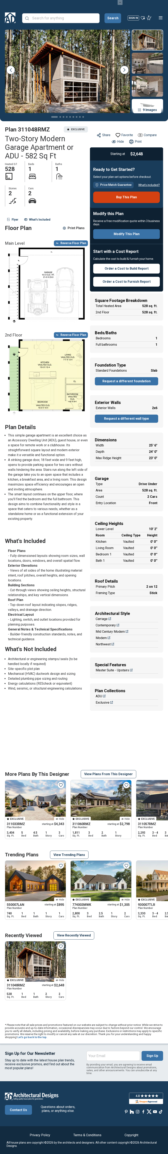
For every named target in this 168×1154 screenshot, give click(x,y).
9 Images (150, 110)
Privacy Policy (40, 1135)
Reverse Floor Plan (73, 243)
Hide (120, 142)
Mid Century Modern (110, 632)
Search (112, 18)
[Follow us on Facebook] (143, 1111)
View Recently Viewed (74, 935)
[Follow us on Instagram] (137, 1111)
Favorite (127, 135)
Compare (150, 135)
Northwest (103, 644)
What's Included (39, 219)
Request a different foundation (126, 381)
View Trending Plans (69, 855)
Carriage (102, 619)
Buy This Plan (126, 197)
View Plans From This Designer (108, 774)
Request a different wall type (126, 419)
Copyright (131, 1135)
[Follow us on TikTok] (160, 1111)
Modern (101, 638)
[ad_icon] (10, 17)
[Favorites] (143, 17)
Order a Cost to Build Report (127, 268)
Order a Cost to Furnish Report (127, 282)
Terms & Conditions (87, 1135)
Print (138, 142)
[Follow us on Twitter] (149, 1111)
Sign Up (152, 1056)
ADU (99, 696)
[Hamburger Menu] (160, 17)
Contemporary (106, 625)
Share (106, 135)
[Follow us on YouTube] (154, 1111)
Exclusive (102, 702)
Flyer (15, 219)
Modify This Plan (127, 234)
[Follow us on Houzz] (131, 1111)
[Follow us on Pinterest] (126, 1111)
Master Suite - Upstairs (112, 670)
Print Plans (76, 228)
